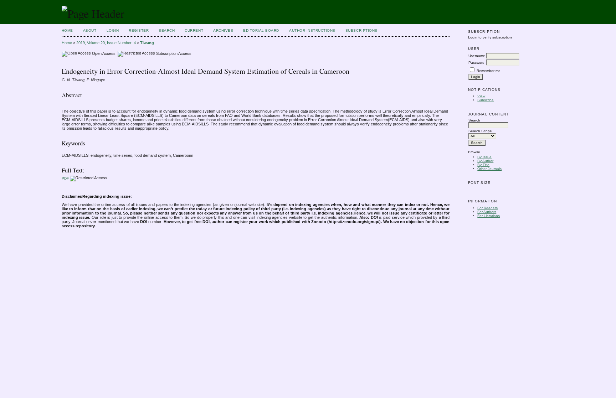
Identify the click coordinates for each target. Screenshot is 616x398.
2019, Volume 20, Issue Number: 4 (106, 43)
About (90, 30)
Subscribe (485, 100)
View (481, 96)
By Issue (484, 157)
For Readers (487, 208)
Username (476, 56)
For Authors (486, 212)
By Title (483, 165)
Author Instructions (312, 30)
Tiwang (147, 43)
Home (67, 30)
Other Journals (489, 169)
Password (476, 62)
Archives (223, 30)
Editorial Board (261, 30)
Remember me (488, 71)
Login (113, 30)
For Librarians (488, 216)
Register (139, 30)
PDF (65, 178)
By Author (485, 161)
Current (194, 30)
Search (167, 30)
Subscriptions (361, 30)
